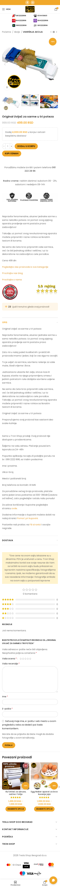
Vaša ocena (9, 659)
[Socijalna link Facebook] (27, 2)
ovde (14, 508)
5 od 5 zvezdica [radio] (30, 659)
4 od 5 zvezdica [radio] (28, 659)
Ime (5, 696)
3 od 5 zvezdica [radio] (25, 659)
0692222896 (21, 25)
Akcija (17, 31)
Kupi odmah (11, 153)
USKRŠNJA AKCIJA (33, 31)
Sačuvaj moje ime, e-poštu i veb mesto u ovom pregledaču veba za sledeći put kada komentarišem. (29, 725)
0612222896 (21, 15)
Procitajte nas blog (12, 273)
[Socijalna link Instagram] (33, 2)
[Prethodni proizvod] (51, 32)
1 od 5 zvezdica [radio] (21, 659)
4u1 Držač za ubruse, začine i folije (15, 792)
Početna (7, 31)
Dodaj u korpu (26, 146)
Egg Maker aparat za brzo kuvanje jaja (44, 792)
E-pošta (7, 708)
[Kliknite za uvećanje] (7, 87)
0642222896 (20, 20)
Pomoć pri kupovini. (27, 518)
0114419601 (42, 15)
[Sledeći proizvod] (56, 32)
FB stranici (35, 524)
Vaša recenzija (11, 663)
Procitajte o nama (12, 279)
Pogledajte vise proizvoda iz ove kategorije (25, 267)
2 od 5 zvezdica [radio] (23, 659)
